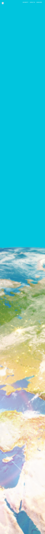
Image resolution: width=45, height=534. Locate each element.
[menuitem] (25, 2)
